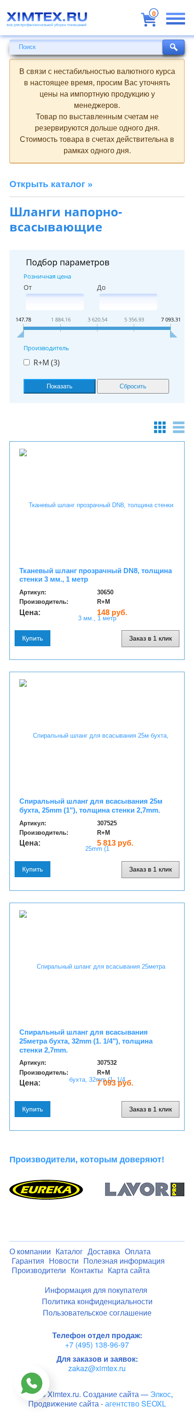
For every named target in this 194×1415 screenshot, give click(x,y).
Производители (39, 1271)
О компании (30, 1252)
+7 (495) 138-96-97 (97, 1344)
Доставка (104, 1252)
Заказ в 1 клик (150, 638)
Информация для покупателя (96, 1290)
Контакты (87, 1271)
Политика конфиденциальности (97, 1302)
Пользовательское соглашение (97, 1313)
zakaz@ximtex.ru (97, 1368)
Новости (64, 1261)
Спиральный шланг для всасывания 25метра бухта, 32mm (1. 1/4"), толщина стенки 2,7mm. (86, 1041)
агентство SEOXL (135, 1403)
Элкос (160, 1394)
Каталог (69, 1252)
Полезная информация (124, 1261)
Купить (32, 638)
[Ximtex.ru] (47, 22)
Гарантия (28, 1261)
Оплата (138, 1252)
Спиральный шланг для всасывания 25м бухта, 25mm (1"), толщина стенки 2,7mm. (90, 805)
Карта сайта (129, 1271)
